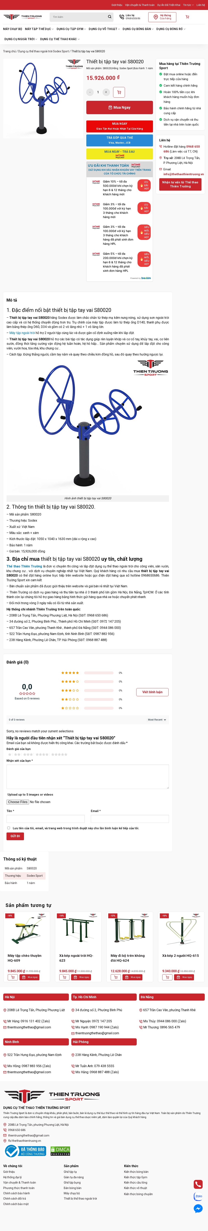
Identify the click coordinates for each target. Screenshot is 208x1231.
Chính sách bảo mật (16, 1204)
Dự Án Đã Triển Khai (168, 4)
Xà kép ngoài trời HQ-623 (76, 958)
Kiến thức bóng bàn (136, 1171)
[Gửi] (109, 17)
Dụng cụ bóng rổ (169, 29)
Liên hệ (201, 4)
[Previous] (3, 950)
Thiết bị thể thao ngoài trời (80, 1198)
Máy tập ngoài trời (22, 333)
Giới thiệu (117, 4)
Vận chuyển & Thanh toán (140, 4)
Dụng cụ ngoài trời (19, 39)
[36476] (119, 92)
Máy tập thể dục (38, 29)
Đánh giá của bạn (18, 749)
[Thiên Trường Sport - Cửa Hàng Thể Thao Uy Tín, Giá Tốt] (23, 17)
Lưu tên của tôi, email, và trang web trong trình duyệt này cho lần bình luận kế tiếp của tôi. (76, 828)
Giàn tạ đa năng (74, 1177)
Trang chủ (9, 51)
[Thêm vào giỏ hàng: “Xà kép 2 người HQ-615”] (167, 977)
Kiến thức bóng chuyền (138, 1194)
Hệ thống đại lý (12, 1177)
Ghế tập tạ (70, 1171)
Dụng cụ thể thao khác (58, 39)
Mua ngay (33, 977)
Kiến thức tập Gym (135, 1177)
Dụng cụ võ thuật (103, 29)
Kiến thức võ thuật (135, 1188)
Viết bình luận (152, 692)
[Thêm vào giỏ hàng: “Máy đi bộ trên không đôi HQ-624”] (116, 977)
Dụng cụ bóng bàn (137, 29)
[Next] (205, 950)
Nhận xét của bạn (19, 761)
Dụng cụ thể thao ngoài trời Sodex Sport (43, 51)
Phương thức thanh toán (19, 1188)
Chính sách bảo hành (16, 1193)
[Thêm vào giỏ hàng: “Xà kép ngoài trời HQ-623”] (64, 977)
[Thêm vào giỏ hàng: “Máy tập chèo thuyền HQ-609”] (13, 977)
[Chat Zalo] (194, 1196)
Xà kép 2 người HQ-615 (180, 956)
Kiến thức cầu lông (135, 1182)
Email (96, 811)
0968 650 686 (17, 1130)
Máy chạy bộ (12, 29)
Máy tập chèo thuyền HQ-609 (24, 958)
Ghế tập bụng (72, 1182)
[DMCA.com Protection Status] (60, 1151)
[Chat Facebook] (194, 1208)
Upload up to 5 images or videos (30, 794)
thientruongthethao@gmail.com (28, 1135)
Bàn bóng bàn (72, 1188)
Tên (10, 811)
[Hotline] (194, 1184)
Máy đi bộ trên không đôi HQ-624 (128, 958)
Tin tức (187, 4)
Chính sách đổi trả (14, 1198)
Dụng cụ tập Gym (70, 29)
